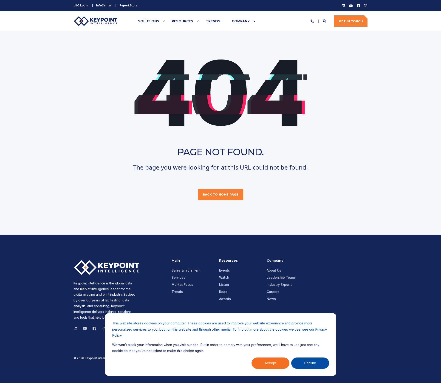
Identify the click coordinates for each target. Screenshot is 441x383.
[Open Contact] (312, 20)
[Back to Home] (96, 21)
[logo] (108, 267)
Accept (270, 363)
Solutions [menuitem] (148, 21)
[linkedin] (77, 328)
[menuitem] (81, 5)
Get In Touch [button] (351, 21)
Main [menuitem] (176, 261)
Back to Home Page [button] (220, 194)
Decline (310, 363)
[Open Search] (325, 20)
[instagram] (85, 328)
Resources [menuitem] (182, 21)
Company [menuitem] (241, 21)
